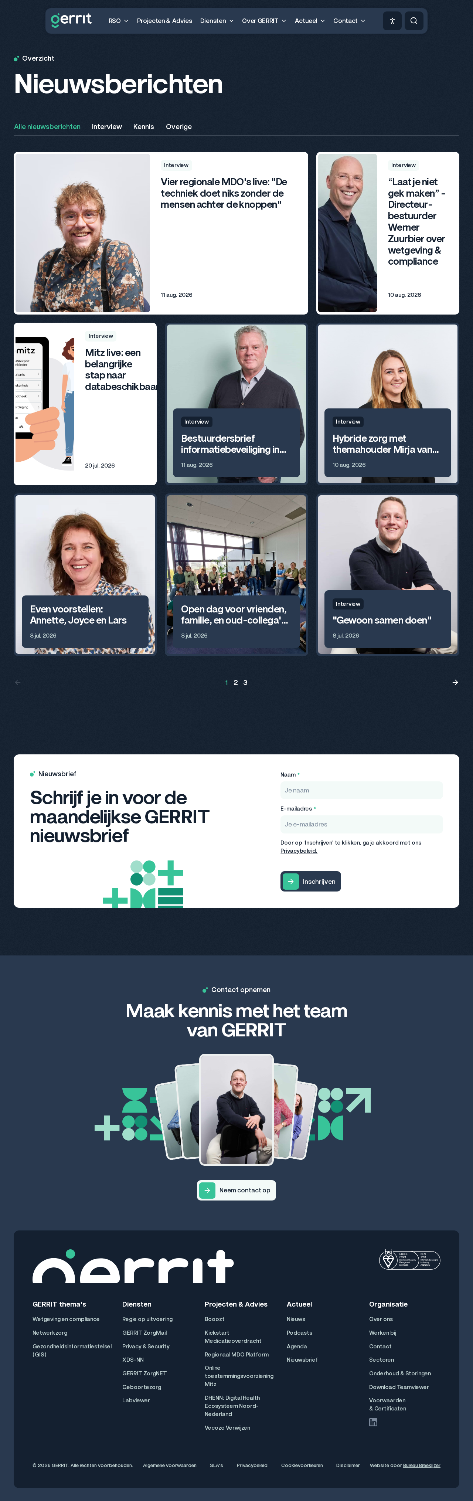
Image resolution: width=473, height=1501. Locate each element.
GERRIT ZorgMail (144, 1332)
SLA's (216, 1465)
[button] (119, 21)
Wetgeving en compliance (66, 1319)
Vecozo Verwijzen (227, 1427)
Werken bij (382, 1332)
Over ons (381, 1319)
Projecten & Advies (164, 20)
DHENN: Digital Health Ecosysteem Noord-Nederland (232, 1406)
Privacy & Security (146, 1346)
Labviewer (136, 1400)
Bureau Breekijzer (421, 1465)
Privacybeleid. (298, 851)
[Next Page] (455, 682)
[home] (71, 20)
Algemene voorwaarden (170, 1465)
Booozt (215, 1319)
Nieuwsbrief (302, 1359)
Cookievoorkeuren (302, 1465)
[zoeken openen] (414, 20)
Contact (380, 1346)
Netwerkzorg (50, 1332)
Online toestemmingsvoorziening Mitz (239, 1376)
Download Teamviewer (399, 1387)
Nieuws (296, 1319)
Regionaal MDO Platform (237, 1354)
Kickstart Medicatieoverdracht (233, 1336)
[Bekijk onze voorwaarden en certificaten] (409, 1259)
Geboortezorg (141, 1387)
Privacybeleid (252, 1465)
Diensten (137, 1304)
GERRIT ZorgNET (144, 1373)
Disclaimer (348, 1465)
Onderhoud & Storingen (400, 1373)
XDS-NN (133, 1359)
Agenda (297, 1346)
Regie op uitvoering (147, 1319)
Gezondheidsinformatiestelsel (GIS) (72, 1350)
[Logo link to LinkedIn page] (373, 1422)
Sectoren (381, 1359)
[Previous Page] (18, 682)
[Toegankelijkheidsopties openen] (392, 20)
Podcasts (299, 1332)
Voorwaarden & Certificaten (387, 1404)
